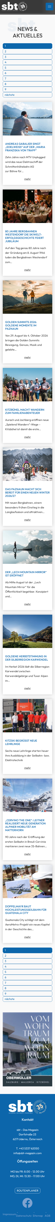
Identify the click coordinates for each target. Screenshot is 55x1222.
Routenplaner (27, 1190)
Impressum (9, 1214)
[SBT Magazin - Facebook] (27, 1206)
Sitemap (38, 1215)
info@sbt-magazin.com (27, 1153)
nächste (10, 95)
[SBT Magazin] (14, 6)
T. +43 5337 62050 (27, 1148)
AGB (47, 1215)
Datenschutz (23, 1215)
